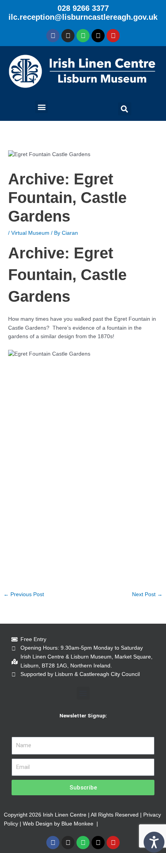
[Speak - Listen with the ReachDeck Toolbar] (154, 842)
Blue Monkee (77, 824)
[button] (41, 106)
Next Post (147, 594)
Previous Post (23, 594)
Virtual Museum (30, 233)
